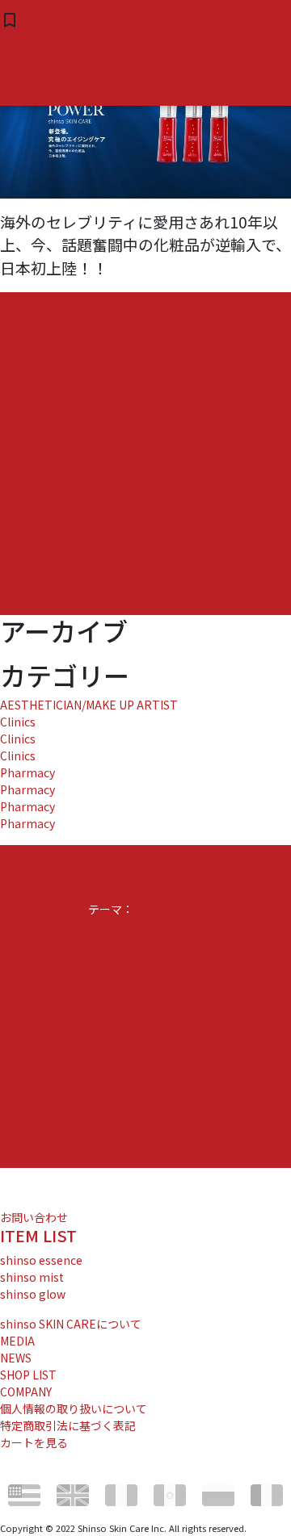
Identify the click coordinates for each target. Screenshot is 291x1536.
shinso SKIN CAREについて (70, 1324)
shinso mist (32, 1277)
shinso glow (32, 1294)
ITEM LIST (38, 1235)
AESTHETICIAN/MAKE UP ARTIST (89, 705)
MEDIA (17, 1341)
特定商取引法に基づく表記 (68, 1425)
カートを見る (34, 1442)
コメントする (145, 332)
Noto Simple (170, 909)
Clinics (18, 722)
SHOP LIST (28, 1374)
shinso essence (41, 1260)
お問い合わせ (34, 1217)
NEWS (16, 1358)
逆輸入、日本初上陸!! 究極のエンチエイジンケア (142, 49)
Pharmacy (27, 772)
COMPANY (26, 1391)
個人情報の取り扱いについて (73, 1408)
